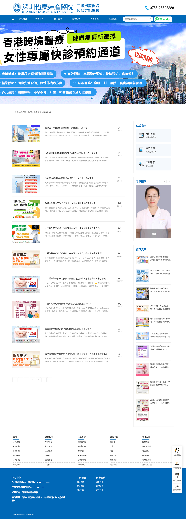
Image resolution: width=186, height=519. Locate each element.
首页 (30, 112)
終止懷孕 (48, 446)
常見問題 (99, 482)
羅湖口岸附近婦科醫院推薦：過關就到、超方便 (66, 128)
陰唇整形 (145, 456)
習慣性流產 (82, 460)
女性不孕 (82, 437)
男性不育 (114, 437)
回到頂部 (177, 488)
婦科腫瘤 (16, 456)
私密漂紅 (145, 451)
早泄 (111, 446)
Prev (11, 63)
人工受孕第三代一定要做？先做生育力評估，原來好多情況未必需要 (75, 279)
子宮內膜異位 (83, 456)
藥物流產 (48, 460)
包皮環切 (113, 460)
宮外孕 (47, 456)
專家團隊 (94, 19)
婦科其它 (16, 465)
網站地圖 (80, 490)
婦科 (15, 437)
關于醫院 (58, 19)
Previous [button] (165, 181)
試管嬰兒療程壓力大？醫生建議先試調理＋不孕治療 (68, 329)
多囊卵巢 (81, 465)
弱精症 (112, 442)
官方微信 (177, 468)
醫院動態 (99, 486)
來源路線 (80, 486)
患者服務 (76, 19)
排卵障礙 (81, 451)
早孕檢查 (48, 442)
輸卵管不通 (82, 446)
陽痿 (111, 451)
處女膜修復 (146, 446)
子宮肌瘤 (16, 460)
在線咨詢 (113, 19)
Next (175, 63)
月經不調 (16, 446)
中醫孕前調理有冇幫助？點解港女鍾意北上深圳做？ (68, 304)
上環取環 (48, 451)
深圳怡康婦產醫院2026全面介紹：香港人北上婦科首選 (69, 178)
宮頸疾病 (16, 451)
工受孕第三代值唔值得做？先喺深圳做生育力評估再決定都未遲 (73, 254)
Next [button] (169, 181)
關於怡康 (80, 482)
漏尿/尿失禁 (147, 465)
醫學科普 (47, 112)
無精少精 (113, 465)
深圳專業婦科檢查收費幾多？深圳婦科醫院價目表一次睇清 (71, 153)
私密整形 (146, 437)
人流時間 (48, 465)
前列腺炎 (113, 456)
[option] (153, 211)
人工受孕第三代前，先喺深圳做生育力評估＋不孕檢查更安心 (72, 228)
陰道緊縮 (145, 442)
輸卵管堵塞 (82, 442)
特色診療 (39, 19)
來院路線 (177, 481)
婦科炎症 (16, 442)
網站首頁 (23, 19)
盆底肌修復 (146, 460)
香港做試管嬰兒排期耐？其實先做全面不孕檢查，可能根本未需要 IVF (76, 354)
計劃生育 (49, 437)
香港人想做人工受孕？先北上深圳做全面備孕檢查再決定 (70, 203)
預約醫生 (177, 456)
